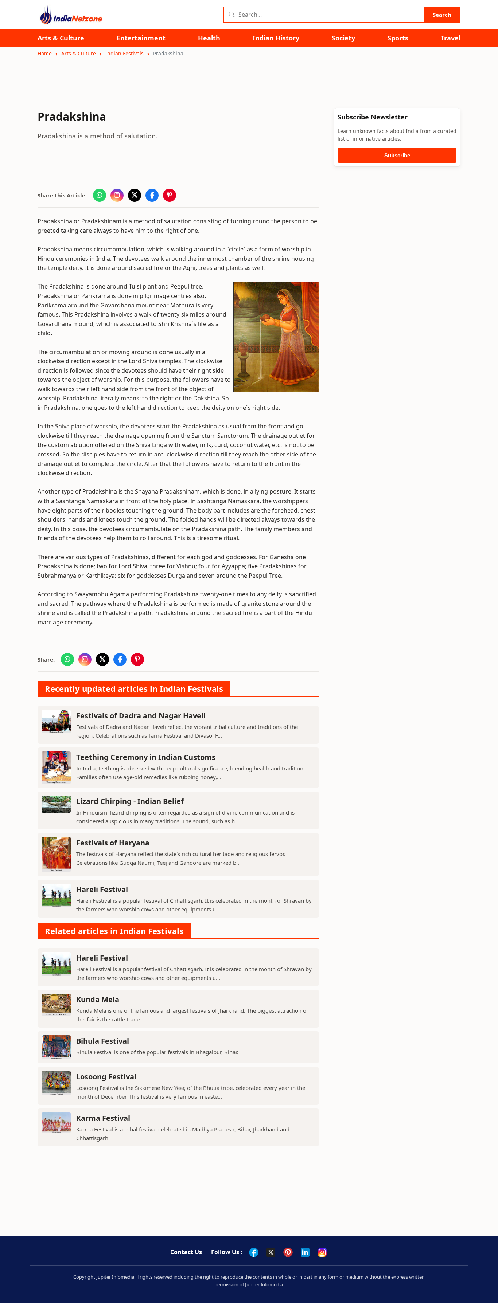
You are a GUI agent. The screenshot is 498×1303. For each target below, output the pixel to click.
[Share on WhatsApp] (99, 195)
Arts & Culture (61, 38)
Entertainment (141, 38)
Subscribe (397, 155)
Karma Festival (103, 1118)
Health (209, 38)
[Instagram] (322, 1252)
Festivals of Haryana (112, 843)
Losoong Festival (106, 1077)
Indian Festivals (124, 53)
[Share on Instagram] (117, 195)
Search (442, 14)
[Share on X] (134, 195)
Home (45, 53)
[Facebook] (254, 1252)
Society (343, 38)
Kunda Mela (97, 999)
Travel (450, 38)
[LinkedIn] (305, 1252)
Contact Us (186, 1252)
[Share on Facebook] (152, 195)
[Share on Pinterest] (169, 195)
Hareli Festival (102, 889)
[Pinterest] (288, 1252)
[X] (271, 1252)
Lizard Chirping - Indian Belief (130, 801)
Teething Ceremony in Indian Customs (145, 757)
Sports (398, 38)
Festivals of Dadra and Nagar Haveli (141, 716)
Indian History (276, 38)
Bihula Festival (102, 1041)
